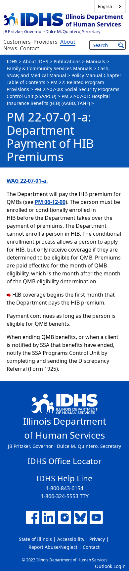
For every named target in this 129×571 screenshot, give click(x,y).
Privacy (97, 539)
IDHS (12, 61)
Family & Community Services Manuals (49, 68)
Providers (45, 41)
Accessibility (70, 539)
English (105, 6)
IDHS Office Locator (64, 460)
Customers (17, 41)
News (10, 48)
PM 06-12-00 (50, 202)
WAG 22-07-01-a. (27, 180)
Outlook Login (110, 566)
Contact (29, 48)
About (67, 41)
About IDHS (35, 61)
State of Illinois (35, 539)
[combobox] (110, 6)
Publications (67, 61)
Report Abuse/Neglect (52, 547)
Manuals (95, 61)
